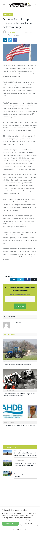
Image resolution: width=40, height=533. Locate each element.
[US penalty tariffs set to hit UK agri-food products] (20, 411)
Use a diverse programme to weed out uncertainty (25, 475)
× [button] (37, 509)
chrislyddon (15, 32)
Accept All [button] (10, 524)
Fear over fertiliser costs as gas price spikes (17, 364)
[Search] (36, 4)
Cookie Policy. (25, 520)
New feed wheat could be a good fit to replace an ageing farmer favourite (25, 454)
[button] (20, 529)
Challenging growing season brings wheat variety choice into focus (25, 464)
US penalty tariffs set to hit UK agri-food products (19, 425)
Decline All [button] (29, 524)
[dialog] (20, 520)
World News (8, 14)
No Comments (14, 35)
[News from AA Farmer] (20, 4)
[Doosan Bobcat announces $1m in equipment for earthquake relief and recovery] (20, 380)
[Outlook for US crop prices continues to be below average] (20, 52)
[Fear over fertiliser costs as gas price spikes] (20, 350)
